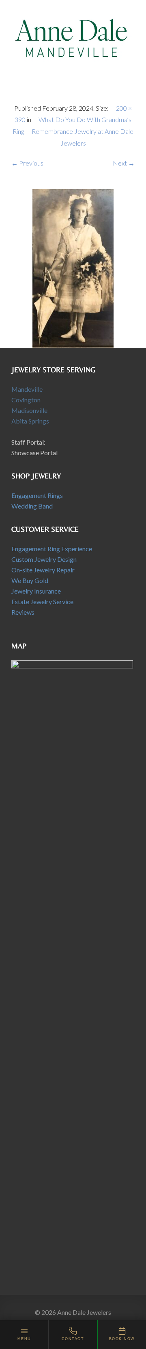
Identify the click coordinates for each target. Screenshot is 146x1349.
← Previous (27, 163)
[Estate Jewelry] (73, 267)
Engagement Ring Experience (51, 548)
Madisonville (29, 410)
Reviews (22, 612)
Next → (124, 163)
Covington (26, 400)
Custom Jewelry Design (44, 559)
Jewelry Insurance (36, 591)
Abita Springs (30, 421)
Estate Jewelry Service (42, 601)
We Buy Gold (29, 580)
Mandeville (27, 389)
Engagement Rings (37, 495)
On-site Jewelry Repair (43, 570)
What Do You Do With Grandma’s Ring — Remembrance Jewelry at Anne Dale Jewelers (73, 131)
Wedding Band (32, 506)
